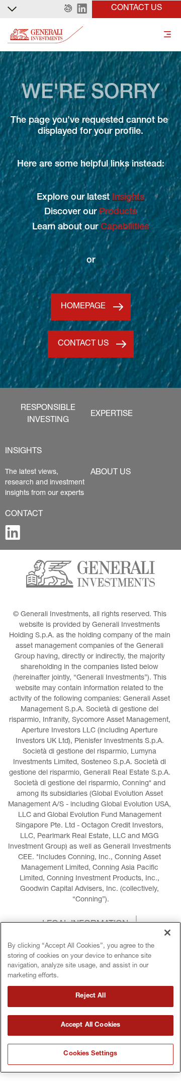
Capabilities (125, 227)
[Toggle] (167, 35)
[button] (68, 9)
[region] (90, 997)
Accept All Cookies (90, 1025)
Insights (128, 197)
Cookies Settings (90, 1054)
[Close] (167, 933)
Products (118, 212)
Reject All (90, 996)
